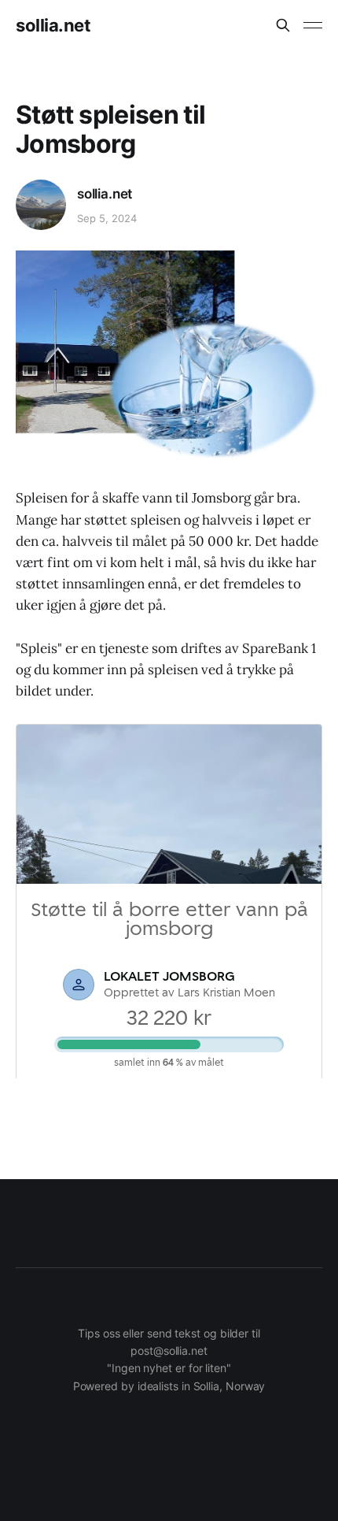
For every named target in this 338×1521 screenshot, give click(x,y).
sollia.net (53, 25)
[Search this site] (283, 25)
